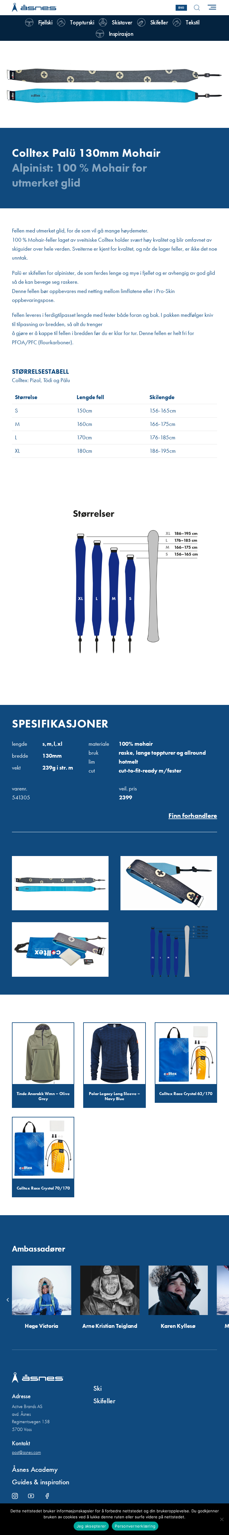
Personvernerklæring (135, 1526)
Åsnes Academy (35, 1469)
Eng (181, 8)
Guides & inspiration (40, 1481)
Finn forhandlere (192, 816)
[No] (222, 1519)
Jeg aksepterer (91, 1526)
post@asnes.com (26, 1452)
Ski (97, 1388)
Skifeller (104, 1400)
